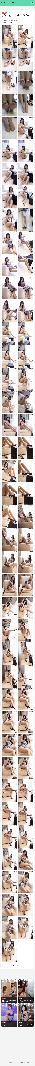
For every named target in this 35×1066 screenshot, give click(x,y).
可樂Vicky (9, 22)
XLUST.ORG (8, 3)
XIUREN (4, 12)
